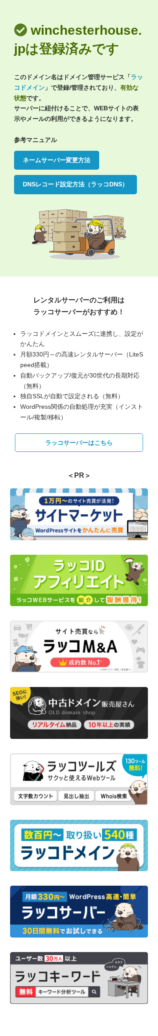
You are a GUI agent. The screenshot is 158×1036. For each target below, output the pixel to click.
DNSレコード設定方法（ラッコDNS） (75, 184)
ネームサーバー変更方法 (56, 160)
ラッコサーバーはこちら (79, 442)
